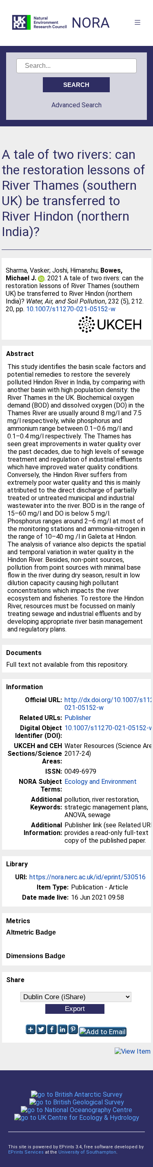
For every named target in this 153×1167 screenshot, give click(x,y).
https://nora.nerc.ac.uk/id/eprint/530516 (87, 877)
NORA (90, 23)
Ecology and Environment (100, 781)
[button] (133, 1051)
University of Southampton (87, 1152)
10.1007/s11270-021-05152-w (70, 309)
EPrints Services (26, 1152)
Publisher (77, 718)
